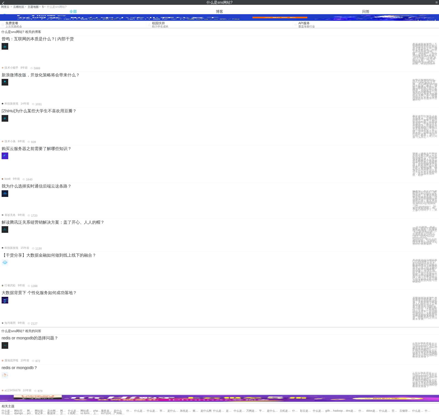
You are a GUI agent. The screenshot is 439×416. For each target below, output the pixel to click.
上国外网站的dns (97, 413)
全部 (73, 11)
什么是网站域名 (8, 411)
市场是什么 (163, 411)
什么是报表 (153, 411)
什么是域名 (130, 411)
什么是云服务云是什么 (319, 411)
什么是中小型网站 (74, 411)
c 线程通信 (74, 413)
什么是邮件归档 (8, 413)
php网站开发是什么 (97, 411)
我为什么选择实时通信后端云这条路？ (37, 186)
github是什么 (329, 411)
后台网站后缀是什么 (53, 411)
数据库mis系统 (53, 413)
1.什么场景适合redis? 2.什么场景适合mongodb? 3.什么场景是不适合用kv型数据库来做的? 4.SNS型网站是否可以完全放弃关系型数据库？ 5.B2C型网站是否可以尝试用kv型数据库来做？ (424, 350)
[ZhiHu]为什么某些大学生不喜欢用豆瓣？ (39, 111)
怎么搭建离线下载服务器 (64, 413)
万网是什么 (252, 411)
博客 (219, 11)
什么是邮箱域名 (385, 411)
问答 (365, 11)
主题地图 (33, 6)
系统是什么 (186, 411)
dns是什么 (352, 411)
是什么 (118, 411)
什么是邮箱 (240, 411)
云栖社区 (18, 6)
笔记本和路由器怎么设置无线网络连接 (41, 413)
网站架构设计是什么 (41, 411)
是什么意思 (273, 411)
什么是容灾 (140, 411)
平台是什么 (263, 411)
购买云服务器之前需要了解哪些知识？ (37, 148)
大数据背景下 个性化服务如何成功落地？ (39, 292)
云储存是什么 (405, 411)
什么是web (362, 411)
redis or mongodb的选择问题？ (30, 338)
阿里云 (5, 6)
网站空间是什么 (20, 411)
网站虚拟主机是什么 (86, 411)
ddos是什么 (372, 411)
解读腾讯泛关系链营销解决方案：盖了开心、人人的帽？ (53, 222)
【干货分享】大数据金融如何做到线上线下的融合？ (49, 255)
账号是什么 (197, 411)
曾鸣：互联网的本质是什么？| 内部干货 (38, 39)
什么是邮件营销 (418, 411)
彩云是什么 (306, 411)
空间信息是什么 (395, 411)
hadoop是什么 (339, 411)
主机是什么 (286, 411)
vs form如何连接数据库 (86, 413)
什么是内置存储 (429, 411)
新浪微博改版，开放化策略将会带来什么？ (41, 75)
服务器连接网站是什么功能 (107, 411)
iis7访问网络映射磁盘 (107, 413)
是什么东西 (230, 411)
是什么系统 (173, 411)
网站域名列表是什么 (31, 411)
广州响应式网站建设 (120, 413)
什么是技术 (219, 411)
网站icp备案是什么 (64, 411)
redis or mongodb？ (20, 367)
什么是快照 (296, 411)
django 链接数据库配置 (20, 413)
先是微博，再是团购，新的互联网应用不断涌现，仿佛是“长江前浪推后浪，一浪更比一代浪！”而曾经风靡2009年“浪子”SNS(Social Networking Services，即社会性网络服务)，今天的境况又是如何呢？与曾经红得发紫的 (424, 235)
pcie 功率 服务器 (31, 413)
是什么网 (206, 411)
